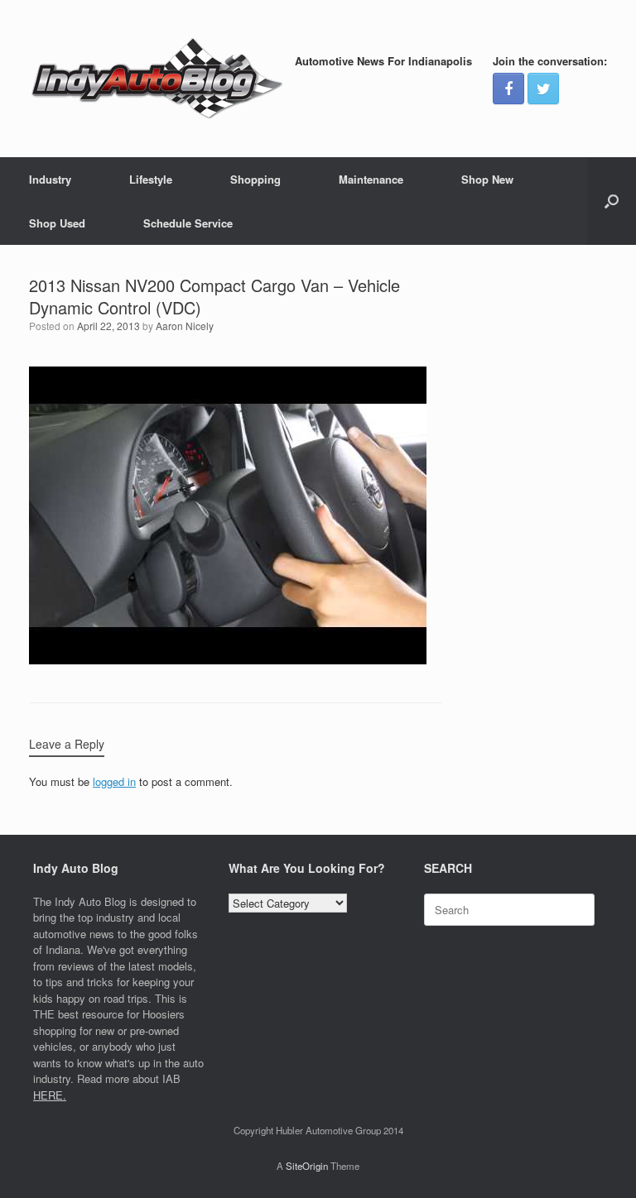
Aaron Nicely (185, 326)
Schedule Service (188, 223)
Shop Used (57, 223)
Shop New (487, 179)
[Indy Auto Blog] (157, 78)
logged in (114, 781)
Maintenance (371, 179)
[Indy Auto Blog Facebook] (508, 88)
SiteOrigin (307, 1165)
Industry (50, 179)
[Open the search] (611, 201)
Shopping (255, 179)
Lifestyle (150, 179)
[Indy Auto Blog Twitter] (543, 88)
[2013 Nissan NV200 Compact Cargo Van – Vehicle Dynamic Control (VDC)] (227, 660)
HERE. (49, 1095)
